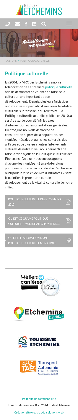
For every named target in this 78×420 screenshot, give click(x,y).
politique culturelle (58, 87)
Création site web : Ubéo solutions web (39, 412)
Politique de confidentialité (39, 398)
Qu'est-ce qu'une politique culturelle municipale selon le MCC (34, 221)
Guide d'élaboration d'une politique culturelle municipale (32, 240)
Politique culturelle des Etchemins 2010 (34, 202)
